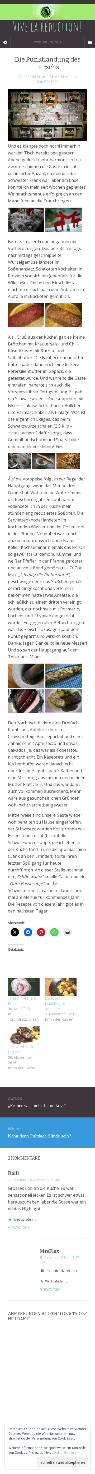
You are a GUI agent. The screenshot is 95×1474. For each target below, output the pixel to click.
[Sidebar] (5, 42)
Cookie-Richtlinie (64, 1452)
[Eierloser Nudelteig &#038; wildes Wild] (61, 987)
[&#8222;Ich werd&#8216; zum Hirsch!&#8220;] (24, 1035)
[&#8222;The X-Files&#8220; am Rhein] (24, 987)
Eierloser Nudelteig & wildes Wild (55, 1003)
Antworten (18, 1227)
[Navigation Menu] (89, 42)
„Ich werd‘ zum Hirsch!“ (20, 1049)
